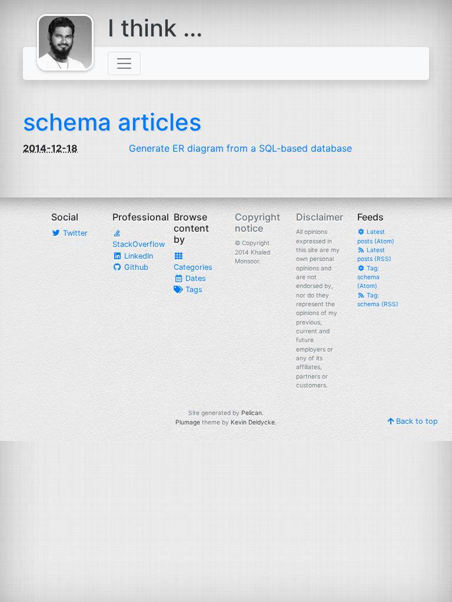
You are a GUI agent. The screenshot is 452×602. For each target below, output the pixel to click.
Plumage (187, 422)
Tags (192, 289)
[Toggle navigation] (124, 63)
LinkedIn (137, 256)
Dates (194, 278)
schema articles (112, 122)
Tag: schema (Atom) (368, 277)
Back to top (416, 421)
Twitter (74, 233)
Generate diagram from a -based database (240, 148)
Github (135, 267)
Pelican (251, 412)
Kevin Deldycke (253, 422)
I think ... (155, 28)
